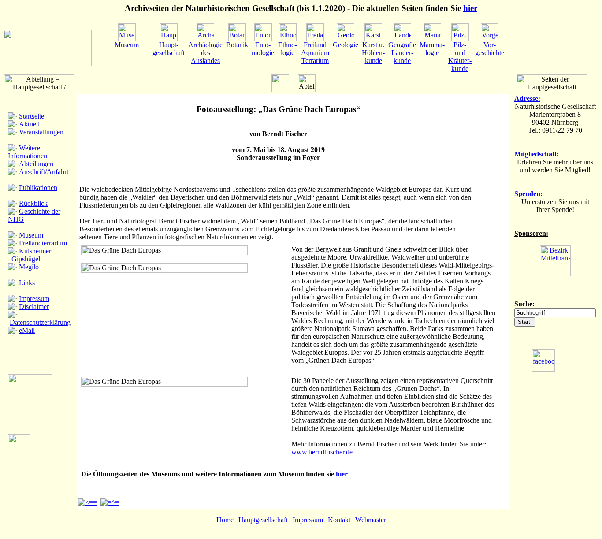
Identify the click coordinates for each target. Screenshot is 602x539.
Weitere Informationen (27, 152)
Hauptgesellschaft (263, 520)
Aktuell (29, 124)
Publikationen (38, 187)
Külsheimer (35, 251)
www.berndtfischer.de (322, 452)
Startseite (31, 116)
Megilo (29, 267)
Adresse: (527, 98)
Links (27, 282)
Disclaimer (34, 306)
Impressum (34, 298)
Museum (31, 235)
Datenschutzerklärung (40, 322)
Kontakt (339, 520)
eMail (27, 330)
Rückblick (33, 203)
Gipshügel (25, 259)
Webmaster (370, 520)
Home (225, 520)
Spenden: (528, 193)
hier (470, 8)
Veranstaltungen (41, 132)
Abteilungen (36, 163)
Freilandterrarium (43, 243)
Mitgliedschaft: (536, 154)
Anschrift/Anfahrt (43, 171)
